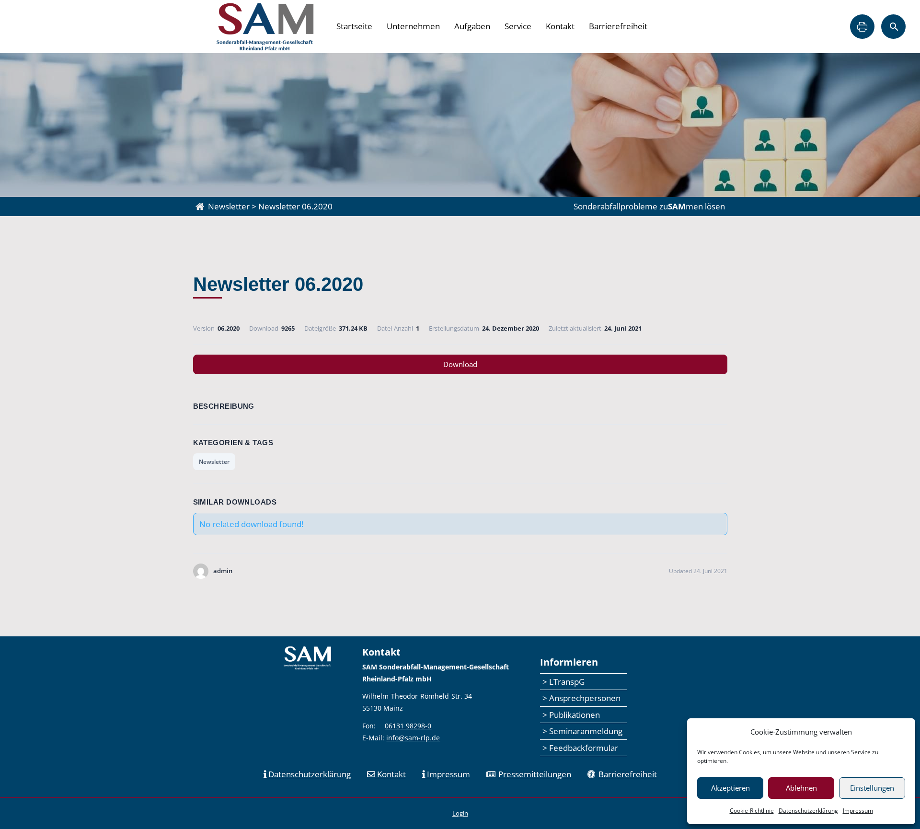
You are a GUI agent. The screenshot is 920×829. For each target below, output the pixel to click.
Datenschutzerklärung (808, 810)
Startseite (354, 26)
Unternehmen (413, 26)
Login (460, 813)
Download (460, 364)
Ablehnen (801, 788)
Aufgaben (472, 26)
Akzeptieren (730, 788)
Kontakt (560, 26)
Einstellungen (872, 788)
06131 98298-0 (408, 725)
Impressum (858, 810)
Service (518, 26)
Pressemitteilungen (534, 774)
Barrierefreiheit (618, 26)
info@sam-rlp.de (413, 737)
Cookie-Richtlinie (752, 810)
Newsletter (214, 462)
